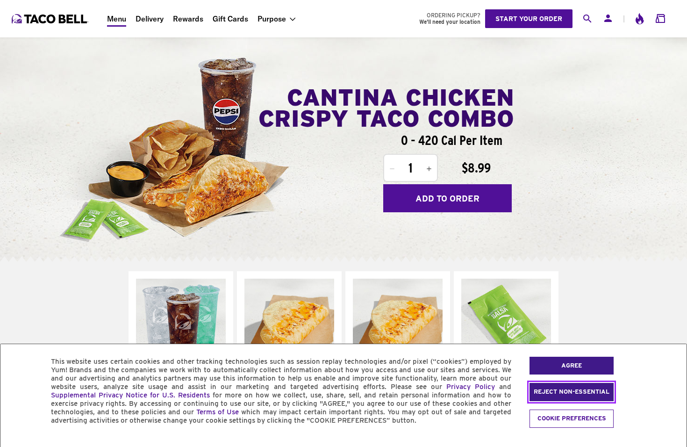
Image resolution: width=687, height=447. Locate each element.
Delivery (150, 18)
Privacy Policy (470, 386)
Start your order (528, 18)
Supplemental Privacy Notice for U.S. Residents (130, 395)
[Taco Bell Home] (51, 18)
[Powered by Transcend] (15, 442)
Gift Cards (230, 18)
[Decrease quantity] (392, 169)
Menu (116, 18)
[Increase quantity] (429, 169)
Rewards (188, 18)
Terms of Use (217, 412)
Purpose (272, 18)
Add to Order (447, 198)
